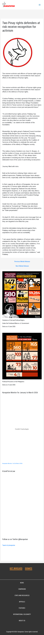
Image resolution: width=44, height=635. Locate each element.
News (22, 583)
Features (22, 608)
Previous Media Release (22, 261)
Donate (28, 568)
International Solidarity (22, 614)
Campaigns (22, 589)
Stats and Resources (22, 595)
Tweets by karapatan (8, 545)
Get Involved (16, 568)
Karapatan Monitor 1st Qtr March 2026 (12, 463)
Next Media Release (22, 266)
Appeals (22, 602)
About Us (22, 621)
